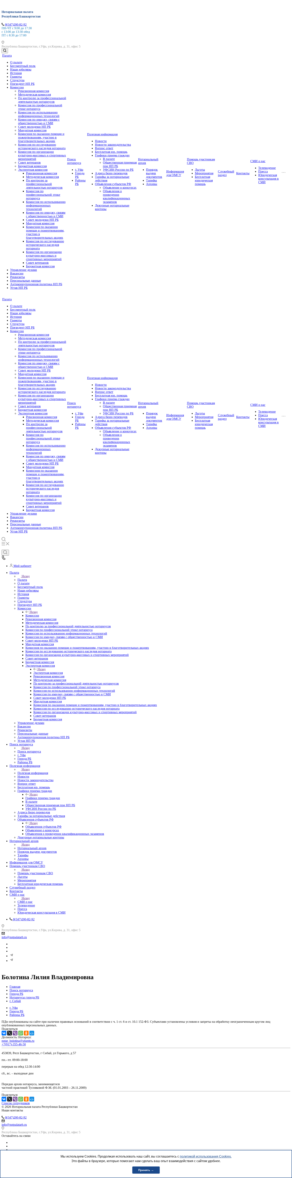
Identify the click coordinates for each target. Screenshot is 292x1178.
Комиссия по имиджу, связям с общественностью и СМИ (39, 121)
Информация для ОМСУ (175, 173)
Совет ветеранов (29, 162)
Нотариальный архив (31, 848)
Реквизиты (17, 277)
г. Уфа (79, 169)
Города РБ (16, 1011)
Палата (7, 55)
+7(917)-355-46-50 (14, 1044)
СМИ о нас (257, 161)
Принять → (146, 1170)
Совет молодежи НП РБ (34, 126)
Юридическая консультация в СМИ (268, 178)
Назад (26, 576)
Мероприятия (204, 173)
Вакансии (16, 273)
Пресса (263, 171)
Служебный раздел (226, 173)
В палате (109, 159)
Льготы (200, 169)
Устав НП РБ (19, 287)
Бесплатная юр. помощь (111, 151)
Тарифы (151, 180)
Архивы (151, 184)
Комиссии (17, 87)
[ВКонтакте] (4, 1033)
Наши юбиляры (20, 69)
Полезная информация (102, 134)
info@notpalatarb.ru (14, 937)
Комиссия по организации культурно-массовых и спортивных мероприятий (42, 155)
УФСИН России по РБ (118, 169)
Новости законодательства (113, 144)
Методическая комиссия (34, 94)
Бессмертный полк (23, 66)
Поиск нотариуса (74, 161)
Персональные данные (25, 280)
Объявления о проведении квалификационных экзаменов (116, 196)
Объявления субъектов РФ (113, 184)
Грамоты (16, 76)
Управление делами (23, 270)
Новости (101, 141)
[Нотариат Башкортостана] (12, 956)
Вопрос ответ (104, 148)
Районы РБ (17, 1015)
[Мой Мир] (31, 1033)
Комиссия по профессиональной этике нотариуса (40, 107)
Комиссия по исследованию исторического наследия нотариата (42, 146)
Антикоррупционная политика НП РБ (36, 284)
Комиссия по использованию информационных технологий (38, 114)
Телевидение (267, 168)
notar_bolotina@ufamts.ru (18, 1040)
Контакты (242, 173)
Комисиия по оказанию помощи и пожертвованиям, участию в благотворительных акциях (41, 137)
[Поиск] (5, 50)
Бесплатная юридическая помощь (204, 180)
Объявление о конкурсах (119, 187)
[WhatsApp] (20, 1033)
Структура (17, 80)
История (16, 73)
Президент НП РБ (22, 83)
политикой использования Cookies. (206, 1156)
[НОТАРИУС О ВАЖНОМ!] (12, 960)
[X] (9, 1033)
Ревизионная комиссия (33, 91)
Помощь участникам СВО (35, 873)
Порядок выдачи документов (154, 173)
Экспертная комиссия (32, 169)
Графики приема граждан (112, 155)
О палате (16, 62)
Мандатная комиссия (32, 130)
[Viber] (15, 1033)
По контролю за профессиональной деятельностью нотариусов (42, 99)
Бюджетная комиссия (32, 166)
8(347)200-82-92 (16, 24)
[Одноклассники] (26, 1033)
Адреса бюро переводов (111, 173)
